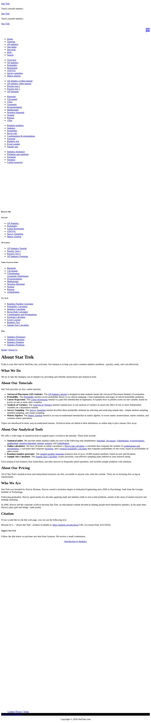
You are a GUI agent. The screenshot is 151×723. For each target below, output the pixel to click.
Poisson (10, 117)
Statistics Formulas (15, 339)
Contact (11, 711)
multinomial (12, 443)
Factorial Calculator (16, 317)
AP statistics (12, 44)
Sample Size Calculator (18, 325)
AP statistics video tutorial (19, 83)
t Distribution (13, 292)
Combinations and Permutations (22, 314)
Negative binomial (15, 112)
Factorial (11, 138)
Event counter (13, 144)
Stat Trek (5, 3)
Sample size (12, 146)
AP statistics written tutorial (19, 81)
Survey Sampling (15, 234)
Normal (10, 115)
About (4, 711)
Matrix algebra (14, 76)
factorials (49, 448)
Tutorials (11, 41)
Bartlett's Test (13, 322)
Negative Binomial (16, 284)
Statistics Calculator (16, 309)
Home (10, 39)
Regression (12, 68)
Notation (11, 159)
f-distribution (123, 440)
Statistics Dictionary (16, 337)
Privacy (19, 711)
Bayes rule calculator (74, 446)
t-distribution (63, 443)
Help (9, 52)
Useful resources (15, 162)
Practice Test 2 (14, 253)
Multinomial (12, 110)
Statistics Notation (15, 342)
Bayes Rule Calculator (17, 312)
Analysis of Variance (42, 405)
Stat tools (11, 49)
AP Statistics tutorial (57, 394)
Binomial (11, 96)
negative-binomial (27, 443)
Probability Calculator (17, 306)
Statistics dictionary (16, 151)
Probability (12, 65)
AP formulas (13, 91)
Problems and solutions (18, 154)
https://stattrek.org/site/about (65, 525)
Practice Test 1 (14, 251)
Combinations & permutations (21, 136)
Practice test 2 (13, 89)
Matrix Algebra (14, 236)
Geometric (12, 104)
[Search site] (2, 34)
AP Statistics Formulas (17, 256)
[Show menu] (75, 29)
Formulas (11, 157)
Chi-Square (12, 271)
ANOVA (11, 70)
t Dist (9, 120)
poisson (48, 443)
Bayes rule (12, 133)
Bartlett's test (13, 141)
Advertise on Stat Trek (11, 714)
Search (10, 55)
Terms (26, 711)
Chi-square (12, 99)
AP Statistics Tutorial (17, 248)
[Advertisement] (75, 186)
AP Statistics (13, 223)
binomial (101, 440)
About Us (12, 350)
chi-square (111, 440)
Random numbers (15, 125)
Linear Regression (15, 228)
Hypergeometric (14, 107)
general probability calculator (73, 448)
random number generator (52, 454)
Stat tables (12, 47)
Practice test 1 (13, 86)
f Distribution (13, 273)
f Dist (9, 102)
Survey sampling (15, 73)
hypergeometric (137, 440)
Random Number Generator (20, 304)
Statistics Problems (15, 345)
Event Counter (14, 320)
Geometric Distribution (17, 276)
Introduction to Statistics (75, 541)
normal (40, 443)
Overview (11, 60)
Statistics (11, 128)
